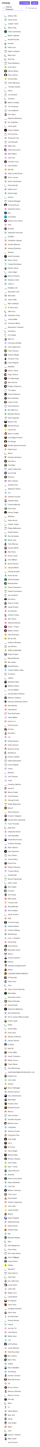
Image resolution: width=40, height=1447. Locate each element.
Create (26, 3)
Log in (34, 3)
